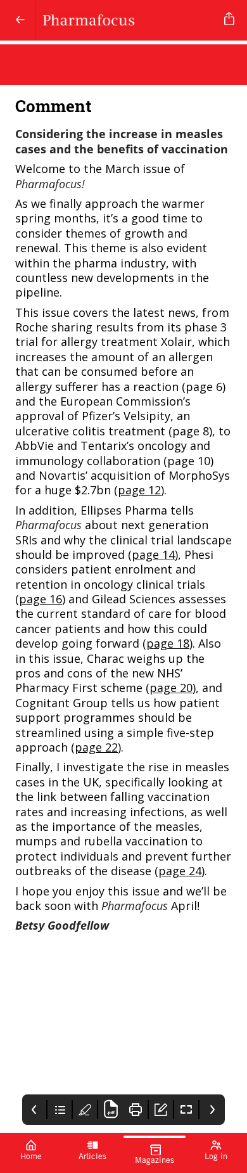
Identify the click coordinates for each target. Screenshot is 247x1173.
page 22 (96, 747)
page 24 (179, 870)
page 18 (167, 643)
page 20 (171, 687)
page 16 (40, 598)
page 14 (153, 554)
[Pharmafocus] (127, 20)
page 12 (139, 489)
